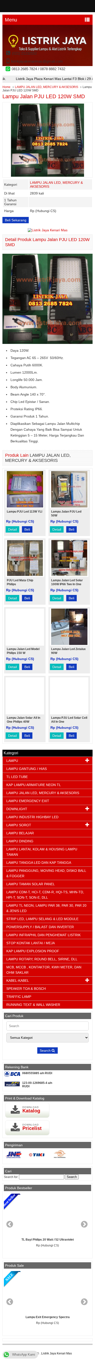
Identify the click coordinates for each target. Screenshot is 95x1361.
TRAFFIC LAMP (18, 997)
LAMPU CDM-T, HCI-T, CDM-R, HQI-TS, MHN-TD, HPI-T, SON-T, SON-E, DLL (45, 894)
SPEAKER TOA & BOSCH (26, 989)
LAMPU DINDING (19, 841)
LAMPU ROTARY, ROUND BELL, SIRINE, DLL (41, 959)
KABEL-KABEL (17, 980)
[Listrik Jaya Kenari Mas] (47, 65)
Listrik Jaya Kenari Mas (56, 1353)
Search (46, 1050)
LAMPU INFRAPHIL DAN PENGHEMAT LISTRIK (43, 935)
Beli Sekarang (15, 220)
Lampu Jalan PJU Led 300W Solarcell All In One (48, 1239)
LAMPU (12, 761)
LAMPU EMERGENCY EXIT (27, 801)
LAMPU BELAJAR (20, 833)
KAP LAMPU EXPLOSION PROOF (32, 951)
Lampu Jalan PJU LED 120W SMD (43, 96)
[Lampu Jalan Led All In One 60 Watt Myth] (49, 1292)
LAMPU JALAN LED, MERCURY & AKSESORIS (46, 87)
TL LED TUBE (17, 777)
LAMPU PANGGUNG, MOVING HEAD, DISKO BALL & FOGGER (46, 873)
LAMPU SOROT (18, 825)
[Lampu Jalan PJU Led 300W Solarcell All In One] (48, 1214)
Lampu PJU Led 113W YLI (24, 511)
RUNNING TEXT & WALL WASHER (33, 1005)
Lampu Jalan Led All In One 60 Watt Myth (49, 1317)
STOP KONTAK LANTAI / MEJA (30, 943)
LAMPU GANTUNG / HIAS (26, 769)
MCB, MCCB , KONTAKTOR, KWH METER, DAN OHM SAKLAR (43, 969)
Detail (12, 529)
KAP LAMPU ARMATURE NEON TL (33, 785)
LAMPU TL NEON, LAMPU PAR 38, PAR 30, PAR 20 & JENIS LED (46, 908)
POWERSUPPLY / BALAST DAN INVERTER (40, 927)
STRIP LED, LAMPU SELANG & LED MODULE (42, 919)
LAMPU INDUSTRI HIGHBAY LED (32, 817)
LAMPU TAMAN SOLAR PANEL (30, 884)
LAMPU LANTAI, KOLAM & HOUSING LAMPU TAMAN (41, 851)
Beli (27, 529)
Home (6, 87)
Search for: (11, 1177)
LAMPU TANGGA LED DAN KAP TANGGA (38, 863)
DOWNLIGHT (16, 809)
